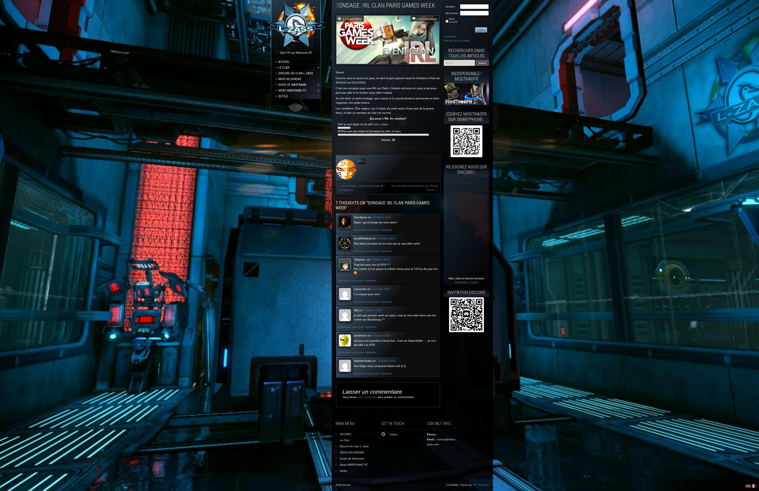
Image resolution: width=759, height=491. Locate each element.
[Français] (753, 485)
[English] (748, 485)
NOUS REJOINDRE (289, 79)
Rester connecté (453, 20)
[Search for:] (460, 62)
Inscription (450, 36)
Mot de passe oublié (456, 40)
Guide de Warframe (292, 85)
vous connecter (367, 397)
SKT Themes (481, 484)
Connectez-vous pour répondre (373, 229)
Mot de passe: (452, 13)
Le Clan (283, 67)
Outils (283, 96)
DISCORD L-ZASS (466, 282)
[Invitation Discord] (466, 315)
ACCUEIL (283, 62)
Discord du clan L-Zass (295, 73)
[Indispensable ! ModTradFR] (466, 104)
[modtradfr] (466, 141)
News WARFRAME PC (292, 90)
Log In (481, 30)
